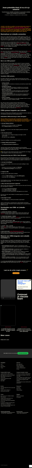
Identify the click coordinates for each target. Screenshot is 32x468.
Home (1, 364)
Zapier (5, 226)
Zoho (22, 222)
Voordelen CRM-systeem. (8, 76)
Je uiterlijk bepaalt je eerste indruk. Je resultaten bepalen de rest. (8, 330)
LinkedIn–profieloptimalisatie (20, 367)
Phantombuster (16, 231)
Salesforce (3, 213)
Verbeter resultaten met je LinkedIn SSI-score (23, 377)
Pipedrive (14, 222)
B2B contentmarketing (19, 365)
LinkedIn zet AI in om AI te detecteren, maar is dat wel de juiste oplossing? (24, 330)
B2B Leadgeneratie (19, 364)
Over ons (2, 365)
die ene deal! (18, 107)
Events (2, 386)
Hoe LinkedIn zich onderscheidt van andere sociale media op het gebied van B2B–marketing (23, 379)
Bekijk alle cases (5, 339)
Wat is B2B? (2, 380)
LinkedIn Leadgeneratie (20, 366)
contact (21, 262)
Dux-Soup (21, 231)
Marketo (18, 222)
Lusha (11, 231)
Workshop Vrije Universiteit (5, 391)
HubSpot (17, 217)
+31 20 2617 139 (3, 413)
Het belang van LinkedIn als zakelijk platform (23, 373)
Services (18, 362)
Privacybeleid (18, 397)
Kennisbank (18, 387)
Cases (2, 394)
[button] (27, 2)
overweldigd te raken (15, 52)
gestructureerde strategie (21, 43)
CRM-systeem (23, 53)
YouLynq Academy (19, 390)
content (5, 57)
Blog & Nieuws (3, 366)
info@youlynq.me (9, 413)
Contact (2, 367)
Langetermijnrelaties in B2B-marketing (7, 373)
